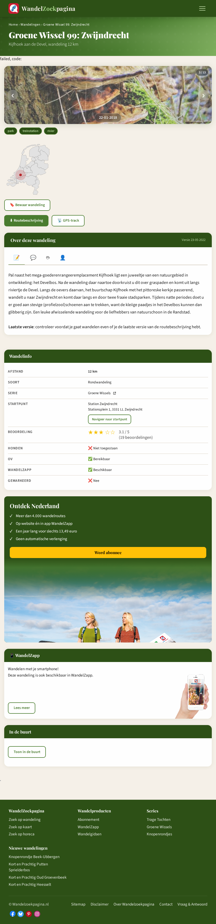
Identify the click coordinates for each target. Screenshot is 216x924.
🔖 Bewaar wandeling (27, 205)
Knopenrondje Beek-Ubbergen (34, 857)
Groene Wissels (99, 393)
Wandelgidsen (89, 834)
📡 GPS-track (68, 220)
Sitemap (78, 904)
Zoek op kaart (20, 827)
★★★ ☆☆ (101, 432)
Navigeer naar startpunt (109, 419)
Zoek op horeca (22, 834)
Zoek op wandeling (25, 819)
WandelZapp (88, 827)
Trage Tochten (158, 819)
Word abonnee (108, 552)
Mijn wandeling (63, 258)
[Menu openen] (202, 8)
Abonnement (88, 819)
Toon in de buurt (27, 752)
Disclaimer (100, 904)
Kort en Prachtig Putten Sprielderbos (28, 867)
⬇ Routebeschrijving (26, 220)
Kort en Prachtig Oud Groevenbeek (38, 877)
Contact (166, 904)
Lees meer (22, 708)
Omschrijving (16, 258)
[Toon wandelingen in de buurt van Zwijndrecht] (20, 175)
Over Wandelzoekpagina (134, 904)
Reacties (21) (33, 258)
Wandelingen (30, 24)
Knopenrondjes (159, 834)
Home (13, 24)
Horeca (48, 258)
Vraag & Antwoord (192, 904)
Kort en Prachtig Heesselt (30, 884)
